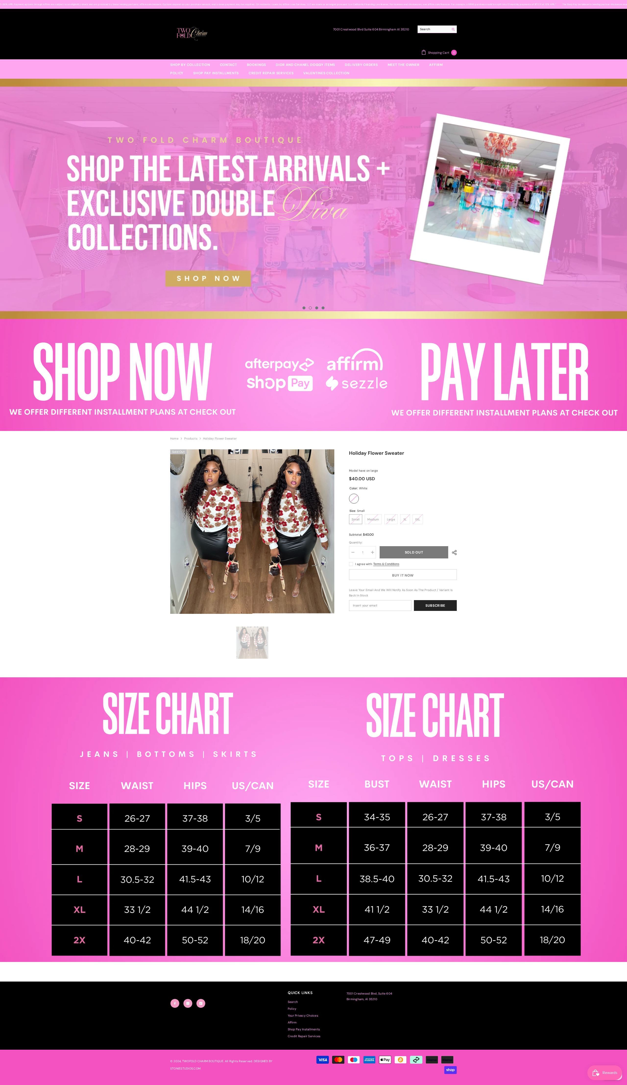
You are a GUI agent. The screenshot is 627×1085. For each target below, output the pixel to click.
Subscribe (435, 605)
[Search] (437, 29)
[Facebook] (175, 1003)
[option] (313, 199)
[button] (67, 199)
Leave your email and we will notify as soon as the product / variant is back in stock (401, 592)
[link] (313, 375)
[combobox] (433, 29)
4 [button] (323, 307)
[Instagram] (188, 1003)
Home (174, 439)
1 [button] (303, 307)
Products (190, 439)
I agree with (363, 564)
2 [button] (310, 307)
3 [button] (316, 307)
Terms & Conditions (386, 564)
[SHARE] (452, 552)
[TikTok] (200, 1003)
